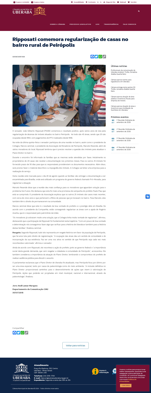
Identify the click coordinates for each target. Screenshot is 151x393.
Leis (97, 24)
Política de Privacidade (127, 380)
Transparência (111, 24)
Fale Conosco (129, 24)
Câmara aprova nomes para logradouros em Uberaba (121, 80)
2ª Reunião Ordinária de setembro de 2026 (126, 130)
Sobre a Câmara (57, 24)
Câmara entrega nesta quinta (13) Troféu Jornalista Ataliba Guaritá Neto (123, 89)
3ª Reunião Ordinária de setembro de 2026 (126, 139)
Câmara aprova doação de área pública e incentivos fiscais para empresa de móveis (122, 98)
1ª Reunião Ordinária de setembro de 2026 (126, 121)
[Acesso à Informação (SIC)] (100, 371)
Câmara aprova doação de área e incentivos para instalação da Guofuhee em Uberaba (123, 108)
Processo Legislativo (80, 24)
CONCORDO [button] (126, 385)
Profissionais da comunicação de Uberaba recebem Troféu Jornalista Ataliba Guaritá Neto (124, 72)
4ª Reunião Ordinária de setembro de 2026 (126, 148)
